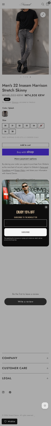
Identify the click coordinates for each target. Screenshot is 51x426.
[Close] (46, 207)
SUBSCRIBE (26, 232)
